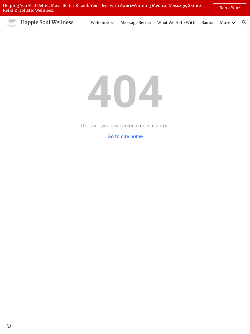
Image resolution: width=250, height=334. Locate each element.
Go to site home (125, 136)
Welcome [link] (100, 22)
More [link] (225, 22)
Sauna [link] (207, 22)
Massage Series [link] (135, 22)
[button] (244, 22)
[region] (125, 8)
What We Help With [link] (176, 22)
